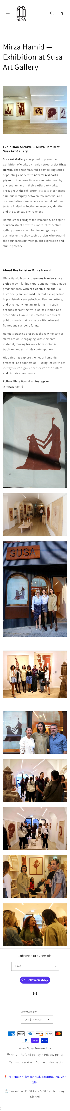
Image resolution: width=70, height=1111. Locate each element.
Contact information (50, 1062)
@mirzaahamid (13, 386)
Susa (30, 1048)
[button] (8, 13)
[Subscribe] (54, 966)
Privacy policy (54, 1055)
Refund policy (30, 1055)
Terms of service (20, 1062)
